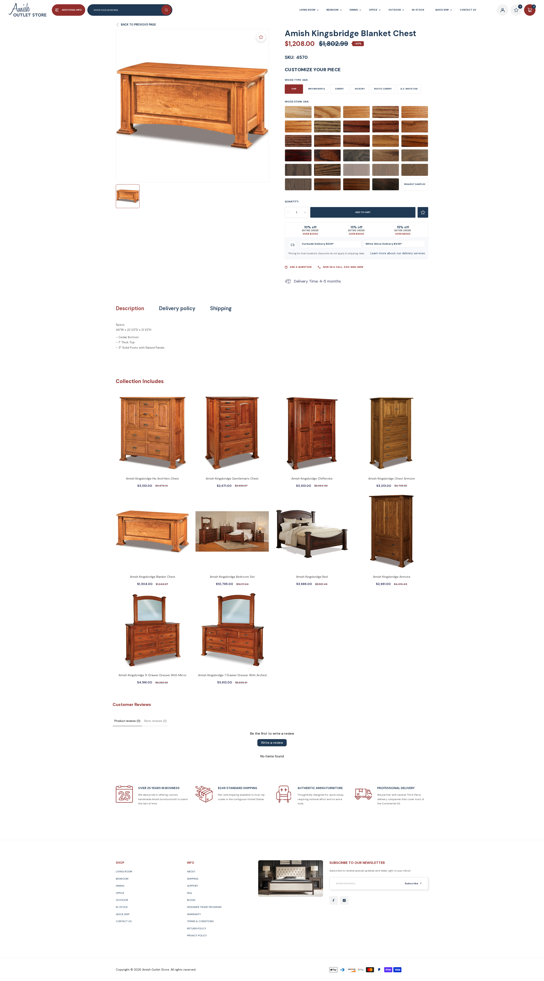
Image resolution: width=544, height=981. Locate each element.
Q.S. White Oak (409, 88)
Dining (120, 885)
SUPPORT (192, 885)
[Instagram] (344, 900)
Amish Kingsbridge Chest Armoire (391, 478)
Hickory (360, 88)
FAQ (189, 893)
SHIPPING (192, 878)
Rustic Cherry (383, 88)
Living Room (124, 871)
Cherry (339, 88)
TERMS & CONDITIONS (200, 921)
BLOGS (191, 900)
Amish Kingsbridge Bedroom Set (232, 577)
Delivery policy (177, 308)
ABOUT (191, 871)
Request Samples (414, 184)
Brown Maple (316, 88)
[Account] (502, 10)
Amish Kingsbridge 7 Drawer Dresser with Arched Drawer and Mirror (232, 675)
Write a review (272, 742)
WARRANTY (194, 914)
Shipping (221, 308)
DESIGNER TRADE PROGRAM (204, 907)
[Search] (166, 10)
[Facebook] (333, 900)
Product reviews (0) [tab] (127, 721)
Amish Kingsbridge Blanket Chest (152, 577)
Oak (294, 88)
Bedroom (122, 878)
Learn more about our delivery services (397, 253)
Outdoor (122, 900)
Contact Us (124, 921)
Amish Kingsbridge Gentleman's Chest (232, 478)
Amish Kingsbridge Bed (312, 577)
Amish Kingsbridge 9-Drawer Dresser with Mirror (153, 675)
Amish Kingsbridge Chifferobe (312, 478)
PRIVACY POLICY (197, 935)
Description (130, 308)
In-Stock (122, 907)
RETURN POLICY (196, 928)
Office (120, 893)
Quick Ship (122, 914)
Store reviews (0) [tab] (155, 721)
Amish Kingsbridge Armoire (391, 577)
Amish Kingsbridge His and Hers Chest (152, 478)
